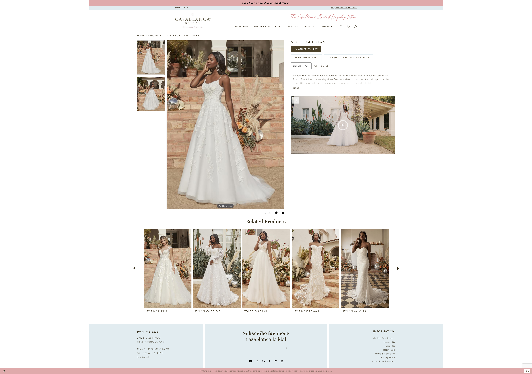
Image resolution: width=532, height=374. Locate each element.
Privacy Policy (388, 357)
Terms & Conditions (385, 353)
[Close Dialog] (4, 371)
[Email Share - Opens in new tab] (283, 212)
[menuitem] (241, 26)
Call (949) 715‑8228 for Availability (348, 57)
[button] (341, 26)
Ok (527, 371)
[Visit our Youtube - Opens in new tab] (282, 361)
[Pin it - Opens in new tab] (276, 213)
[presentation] (167, 268)
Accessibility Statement (383, 361)
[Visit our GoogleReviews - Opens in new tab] (263, 361)
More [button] (296, 88)
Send (285, 348)
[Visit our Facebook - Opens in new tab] (269, 361)
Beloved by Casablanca (164, 35)
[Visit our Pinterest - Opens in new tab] (276, 361)
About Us (390, 345)
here (329, 371)
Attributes (321, 65)
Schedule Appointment (383, 338)
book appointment (306, 57)
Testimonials (389, 349)
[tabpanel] (151, 58)
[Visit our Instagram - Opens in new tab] (257, 361)
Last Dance (192, 35)
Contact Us (389, 342)
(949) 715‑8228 (147, 331)
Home (140, 35)
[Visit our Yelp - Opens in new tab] (250, 361)
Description (301, 65)
